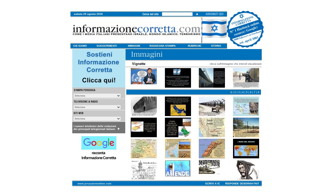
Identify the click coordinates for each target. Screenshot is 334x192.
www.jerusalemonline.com (94, 183)
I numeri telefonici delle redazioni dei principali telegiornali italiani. (95, 127)
